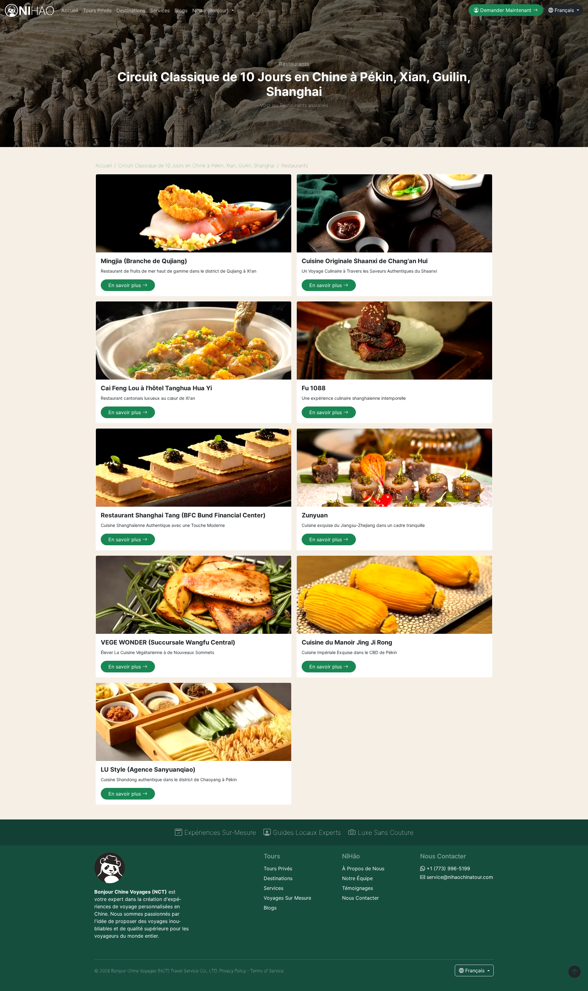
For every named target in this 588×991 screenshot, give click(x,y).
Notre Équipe (357, 878)
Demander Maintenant (506, 10)
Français (564, 10)
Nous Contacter (360, 898)
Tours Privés (97, 10)
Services (160, 10)
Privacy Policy (232, 970)
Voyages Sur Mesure (287, 898)
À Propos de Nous (363, 868)
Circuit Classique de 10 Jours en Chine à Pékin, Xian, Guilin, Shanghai (196, 165)
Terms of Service (267, 970)
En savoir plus (125, 285)
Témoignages (357, 888)
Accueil (69, 10)
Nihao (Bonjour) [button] (211, 10)
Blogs (181, 10)
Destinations (130, 10)
